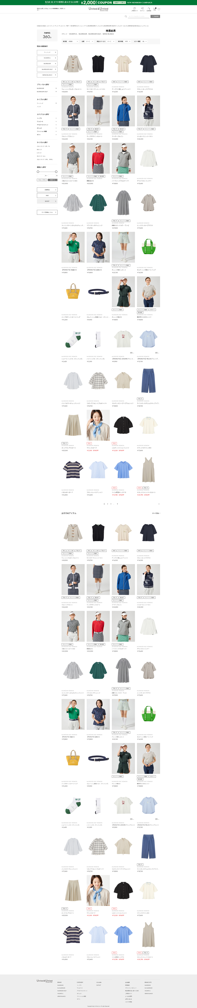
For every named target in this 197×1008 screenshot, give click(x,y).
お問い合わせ (128, 999)
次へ (159, 504)
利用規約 (127, 985)
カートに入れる (154, 9)
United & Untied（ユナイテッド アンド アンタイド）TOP (53, 26)
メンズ (39, 106)
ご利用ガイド (134, 10)
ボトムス (79, 993)
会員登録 (149, 10)
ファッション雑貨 (81, 996)
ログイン (142, 10)
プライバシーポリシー (130, 988)
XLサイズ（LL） (41, 156)
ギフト (78, 999)
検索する (52, 180)
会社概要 (127, 982)
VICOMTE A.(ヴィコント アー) (78, 26)
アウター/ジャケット (82, 990)
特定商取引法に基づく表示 (132, 990)
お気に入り (159, 9)
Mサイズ (39, 149)
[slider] (38, 172)
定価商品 (47, 190)
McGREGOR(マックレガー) (96, 26)
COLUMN (98, 982)
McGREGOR (47, 63)
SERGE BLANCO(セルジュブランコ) (138, 26)
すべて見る (155, 513)
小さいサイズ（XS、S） (43, 146)
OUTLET (47, 201)
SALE (47, 195)
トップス (79, 985)
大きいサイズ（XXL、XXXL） (45, 159)
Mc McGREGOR (61, 988)
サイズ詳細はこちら (47, 212)
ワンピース (80, 988)
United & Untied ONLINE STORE (98, 9)
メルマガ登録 (128, 1001)
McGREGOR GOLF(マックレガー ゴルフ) (115, 26)
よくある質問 (128, 996)
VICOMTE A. (47, 58)
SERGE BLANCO (47, 75)
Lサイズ (39, 153)
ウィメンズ (47, 52)
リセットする (42, 180)
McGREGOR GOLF (47, 69)
